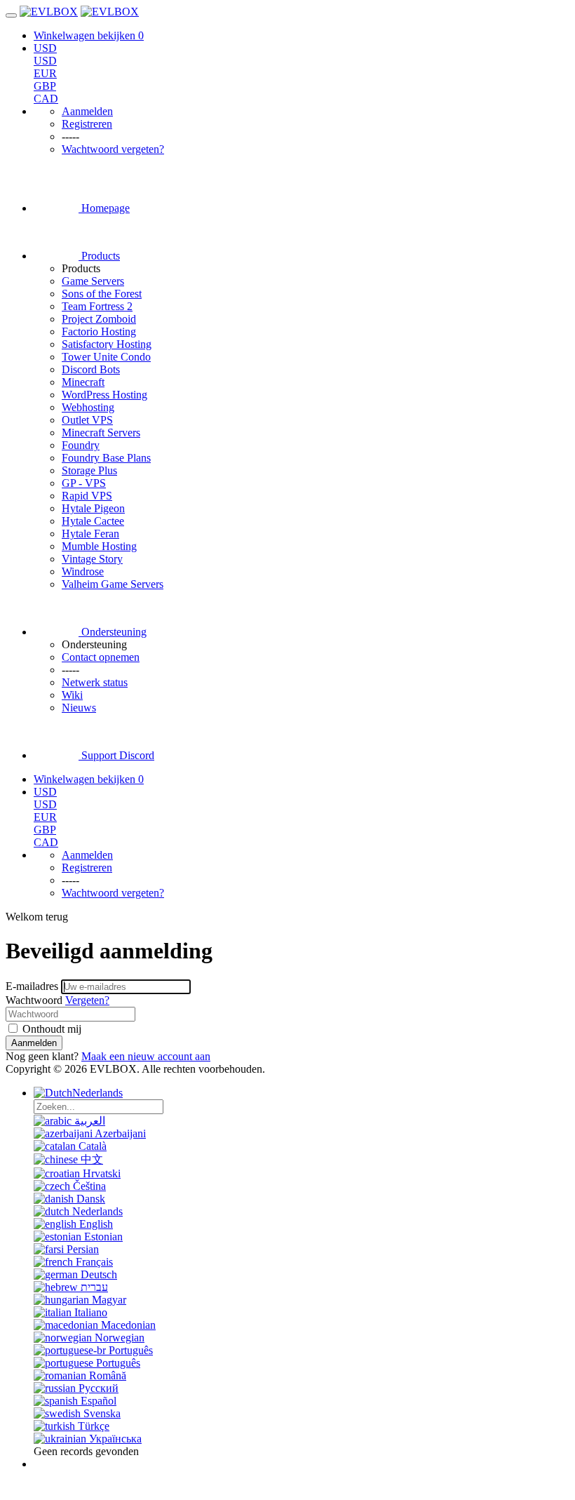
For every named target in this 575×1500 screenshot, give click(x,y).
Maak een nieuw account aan (145, 1056)
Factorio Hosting (99, 331)
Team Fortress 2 (97, 306)
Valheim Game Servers (112, 584)
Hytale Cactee (93, 521)
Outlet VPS (87, 420)
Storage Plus (89, 470)
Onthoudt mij (50, 1029)
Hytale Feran (90, 534)
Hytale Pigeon (93, 508)
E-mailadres (32, 986)
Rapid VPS (87, 496)
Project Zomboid (99, 319)
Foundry (81, 445)
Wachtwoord (34, 1000)
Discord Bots (91, 369)
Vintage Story (92, 559)
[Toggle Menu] (11, 15)
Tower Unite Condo (106, 357)
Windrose (83, 571)
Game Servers (93, 281)
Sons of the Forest (102, 294)
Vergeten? (87, 1000)
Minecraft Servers (101, 432)
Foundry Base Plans (106, 458)
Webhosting (88, 407)
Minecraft (83, 382)
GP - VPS (84, 483)
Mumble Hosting (99, 546)
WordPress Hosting (104, 395)
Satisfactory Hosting (106, 344)
